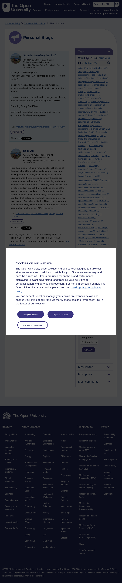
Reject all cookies (60, 315)
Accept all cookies (30, 315)
